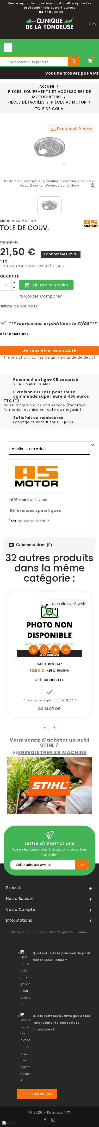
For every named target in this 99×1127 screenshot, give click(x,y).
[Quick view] (66, 649)
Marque (7, 221)
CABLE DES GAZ (49, 664)
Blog (93, 23)
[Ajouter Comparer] (55, 649)
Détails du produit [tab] (27, 449)
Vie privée (65, 932)
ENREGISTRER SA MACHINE (52, 752)
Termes (82, 932)
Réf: (4, 334)
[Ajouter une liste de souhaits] (44, 649)
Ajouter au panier (46, 285)
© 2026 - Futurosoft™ (49, 1112)
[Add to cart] (33, 649)
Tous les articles (38, 1094)
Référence (19, 500)
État (13, 521)
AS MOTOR (25, 220)
